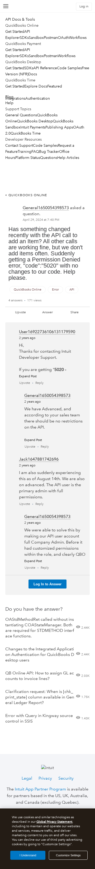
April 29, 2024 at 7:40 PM (41, 220)
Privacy (45, 778)
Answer (47, 312)
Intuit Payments (32, 127)
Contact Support (19, 145)
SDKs (24, 37)
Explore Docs (35, 86)
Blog (9, 96)
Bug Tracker (49, 151)
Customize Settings (68, 855)
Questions (48, 157)
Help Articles (68, 157)
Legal (27, 778)
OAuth (63, 37)
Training (24, 151)
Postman (51, 37)
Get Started (14, 31)
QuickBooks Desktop (35, 121)
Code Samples (69, 68)
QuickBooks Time (26, 133)
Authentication (37, 98)
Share (74, 312)
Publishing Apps (59, 127)
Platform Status (27, 157)
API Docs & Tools (20, 19)
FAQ (35, 151)
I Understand (28, 855)
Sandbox (36, 37)
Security (66, 778)
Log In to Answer (47, 584)
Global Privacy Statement (54, 822)
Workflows (78, 37)
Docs (32, 74)
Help (9, 102)
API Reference (45, 68)
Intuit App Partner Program (40, 789)
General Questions (21, 115)
